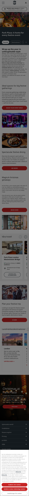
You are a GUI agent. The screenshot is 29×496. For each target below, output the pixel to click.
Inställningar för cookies (14, 493)
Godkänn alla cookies (14, 484)
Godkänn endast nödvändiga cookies (14, 489)
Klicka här (18, 471)
